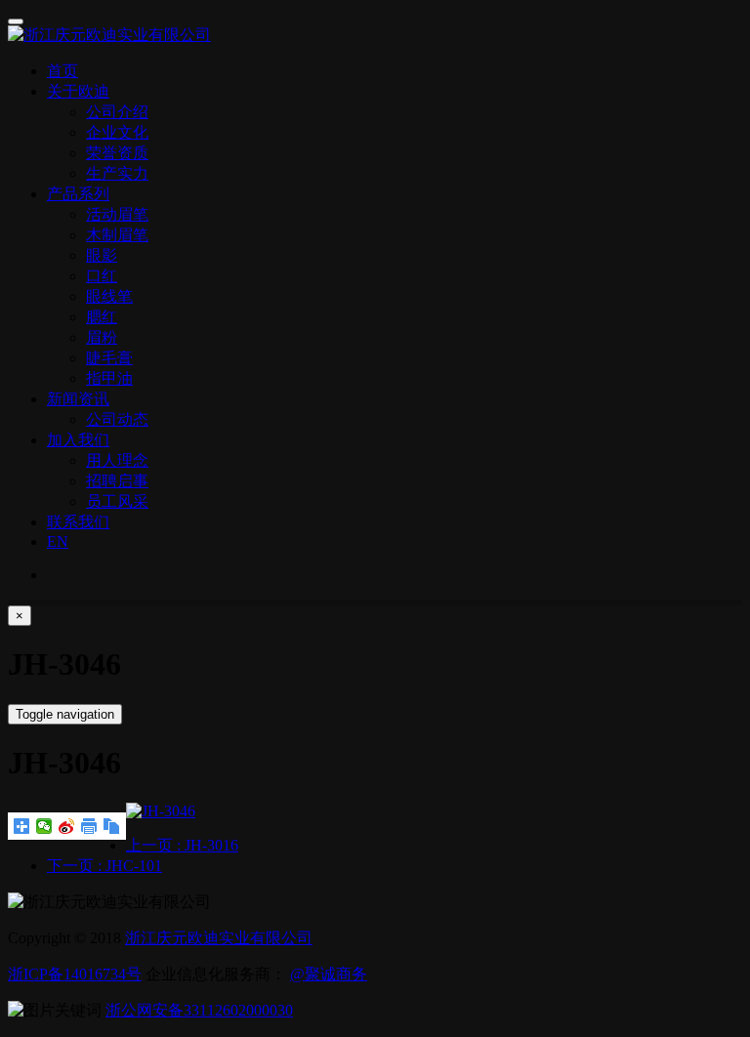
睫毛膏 (109, 358)
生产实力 (117, 173)
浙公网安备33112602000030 (199, 1010)
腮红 (101, 317)
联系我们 (78, 522)
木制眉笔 (117, 235)
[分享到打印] (89, 826)
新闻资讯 (78, 399)
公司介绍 (117, 112)
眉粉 (101, 337)
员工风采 (117, 501)
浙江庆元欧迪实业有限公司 (218, 938)
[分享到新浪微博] (67, 826)
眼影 (101, 255)
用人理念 (117, 460)
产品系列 (78, 194)
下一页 (104, 865)
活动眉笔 (117, 214)
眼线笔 (109, 296)
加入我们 (78, 440)
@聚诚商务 (328, 974)
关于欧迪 (78, 91)
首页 (62, 70)
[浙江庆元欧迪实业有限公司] (375, 35)
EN (57, 541)
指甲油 (109, 378)
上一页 (182, 845)
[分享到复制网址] (112, 826)
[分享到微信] (44, 826)
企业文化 (117, 132)
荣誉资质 (117, 153)
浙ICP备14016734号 (75, 974)
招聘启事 (117, 481)
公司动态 (117, 419)
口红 (101, 276)
